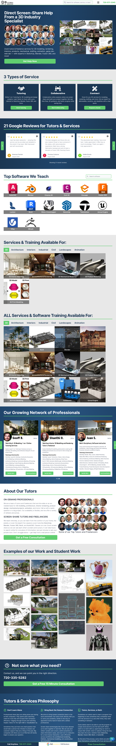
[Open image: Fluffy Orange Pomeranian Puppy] (99, 610)
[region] (58, 146)
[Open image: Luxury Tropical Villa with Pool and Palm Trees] (79, 33)
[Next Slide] (113, 145)
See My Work (10, 473)
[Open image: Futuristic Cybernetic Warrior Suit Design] (99, 638)
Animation (79, 250)
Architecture (17, 250)
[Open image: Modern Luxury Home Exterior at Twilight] (92, 33)
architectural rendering (62, 737)
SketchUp (30, 54)
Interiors (31, 250)
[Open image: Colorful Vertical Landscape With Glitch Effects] (66, 33)
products (15, 51)
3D (6, 250)
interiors (7, 51)
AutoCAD (30, 525)
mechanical (24, 51)
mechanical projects (16, 508)
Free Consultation (31, 473)
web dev (7, 54)
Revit (21, 525)
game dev (50, 51)
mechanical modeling (54, 739)
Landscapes (65, 250)
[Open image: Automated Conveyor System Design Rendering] (79, 24)
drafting (33, 51)
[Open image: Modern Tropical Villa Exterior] (79, 41)
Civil (53, 250)
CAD (23, 723)
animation (41, 51)
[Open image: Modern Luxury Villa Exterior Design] (105, 33)
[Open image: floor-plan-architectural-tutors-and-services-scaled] (105, 24)
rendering (49, 49)
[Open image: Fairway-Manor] (66, 41)
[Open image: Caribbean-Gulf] (92, 41)
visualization (31, 723)
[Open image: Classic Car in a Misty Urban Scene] (79, 50)
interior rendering (42, 506)
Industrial (43, 250)
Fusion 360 (46, 54)
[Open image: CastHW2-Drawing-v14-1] (105, 41)
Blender (38, 54)
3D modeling (39, 49)
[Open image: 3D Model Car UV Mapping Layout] (66, 50)
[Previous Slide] (2, 145)
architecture (30, 506)
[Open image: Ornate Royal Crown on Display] (92, 50)
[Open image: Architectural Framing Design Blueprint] (92, 24)
